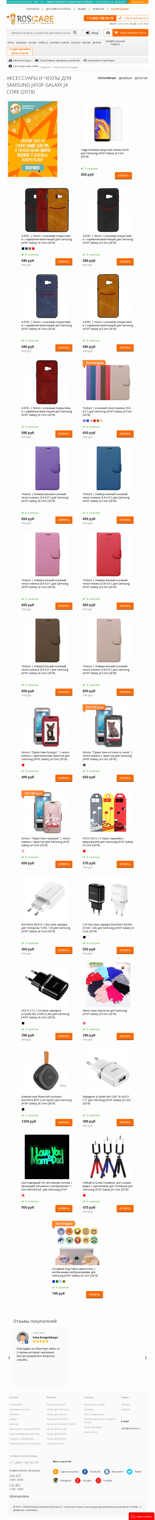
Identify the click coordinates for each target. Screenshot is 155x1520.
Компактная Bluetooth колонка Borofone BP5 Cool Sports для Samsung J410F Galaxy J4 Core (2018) (46, 1100)
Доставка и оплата (58, 9)
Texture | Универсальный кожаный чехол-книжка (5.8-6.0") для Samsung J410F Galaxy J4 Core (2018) (44, 497)
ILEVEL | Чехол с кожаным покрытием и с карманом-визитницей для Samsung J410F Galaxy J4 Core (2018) (46, 239)
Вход (94, 33)
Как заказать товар (94, 1404)
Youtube (107, 1480)
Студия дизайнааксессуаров (20, 51)
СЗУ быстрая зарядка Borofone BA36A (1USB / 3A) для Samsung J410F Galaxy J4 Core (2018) (108, 928)
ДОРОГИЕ (141, 78)
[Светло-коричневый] (30, 248)
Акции (82, 9)
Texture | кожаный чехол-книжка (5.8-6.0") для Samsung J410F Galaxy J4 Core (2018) (107, 411)
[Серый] (84, 765)
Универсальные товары (115, 43)
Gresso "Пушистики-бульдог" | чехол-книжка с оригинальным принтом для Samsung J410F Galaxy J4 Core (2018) (45, 756)
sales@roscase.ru (130, 1428)
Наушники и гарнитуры (101, 60)
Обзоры (125, 1404)
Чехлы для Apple (56, 1404)
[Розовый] (91, 420)
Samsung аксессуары (65, 67)
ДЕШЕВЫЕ (125, 78)
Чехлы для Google (57, 1429)
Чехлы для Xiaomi (56, 1414)
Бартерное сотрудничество (24, 1429)
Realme (86, 42)
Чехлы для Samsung (57, 1409)
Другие (96, 42)
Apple (11, 42)
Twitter (138, 1471)
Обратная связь (19, 1496)
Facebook (95, 1471)
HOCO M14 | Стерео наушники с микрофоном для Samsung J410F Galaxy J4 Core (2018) (108, 842)
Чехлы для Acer (55, 1443)
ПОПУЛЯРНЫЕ (107, 78)
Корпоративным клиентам (24, 1433)
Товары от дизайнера (21, 1438)
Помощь (89, 1409)
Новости (98, 9)
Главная (45, 67)
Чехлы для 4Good (56, 1438)
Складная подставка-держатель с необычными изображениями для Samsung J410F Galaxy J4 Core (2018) (75, 1272)
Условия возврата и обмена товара (99, 1421)
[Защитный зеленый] (57, 1281)
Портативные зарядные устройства (60, 60)
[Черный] (23, 248)
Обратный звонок (135, 18)
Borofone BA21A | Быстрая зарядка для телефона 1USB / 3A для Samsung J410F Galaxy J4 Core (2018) (45, 928)
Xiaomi (32, 42)
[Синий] (26, 248)
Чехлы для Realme (57, 1433)
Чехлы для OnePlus (57, 1419)
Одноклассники (69, 1471)
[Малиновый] (84, 1023)
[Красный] (33, 248)
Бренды (13, 1424)
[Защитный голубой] (60, 1281)
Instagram (65, 1480)
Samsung (21, 42)
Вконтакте (117, 1471)
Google (76, 42)
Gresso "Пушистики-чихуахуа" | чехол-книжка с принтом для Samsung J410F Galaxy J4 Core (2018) (46, 842)
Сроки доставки (93, 1427)
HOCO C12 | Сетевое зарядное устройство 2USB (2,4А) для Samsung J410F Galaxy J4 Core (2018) (45, 1014)
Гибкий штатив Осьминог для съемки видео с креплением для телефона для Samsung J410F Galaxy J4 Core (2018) (108, 1186)
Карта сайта (90, 1432)
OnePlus (43, 42)
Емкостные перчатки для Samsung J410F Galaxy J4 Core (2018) (105, 1012)
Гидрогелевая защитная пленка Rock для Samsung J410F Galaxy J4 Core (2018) (105, 153)
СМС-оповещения (94, 1414)
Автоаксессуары (22, 60)
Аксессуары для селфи (25, 66)
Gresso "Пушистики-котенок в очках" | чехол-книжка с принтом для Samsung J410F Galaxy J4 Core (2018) (108, 756)
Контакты (32, 9)
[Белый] (23, 937)
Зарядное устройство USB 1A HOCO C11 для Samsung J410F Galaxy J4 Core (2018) (107, 1100)
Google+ (87, 1480)
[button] (141, 1516)
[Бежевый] (101, 420)
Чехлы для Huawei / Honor (61, 1424)
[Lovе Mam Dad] (23, 1195)
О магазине (16, 1404)
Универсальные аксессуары (25, 1443)
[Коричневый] (98, 420)
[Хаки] (64, 1281)
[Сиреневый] (84, 420)
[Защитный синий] (53, 1281)
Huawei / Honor (59, 42)
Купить (123, 175)
